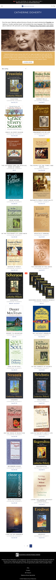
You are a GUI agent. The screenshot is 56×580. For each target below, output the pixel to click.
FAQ (28, 568)
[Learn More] (28, 58)
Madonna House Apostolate (28, 575)
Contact (28, 570)
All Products (28, 572)
